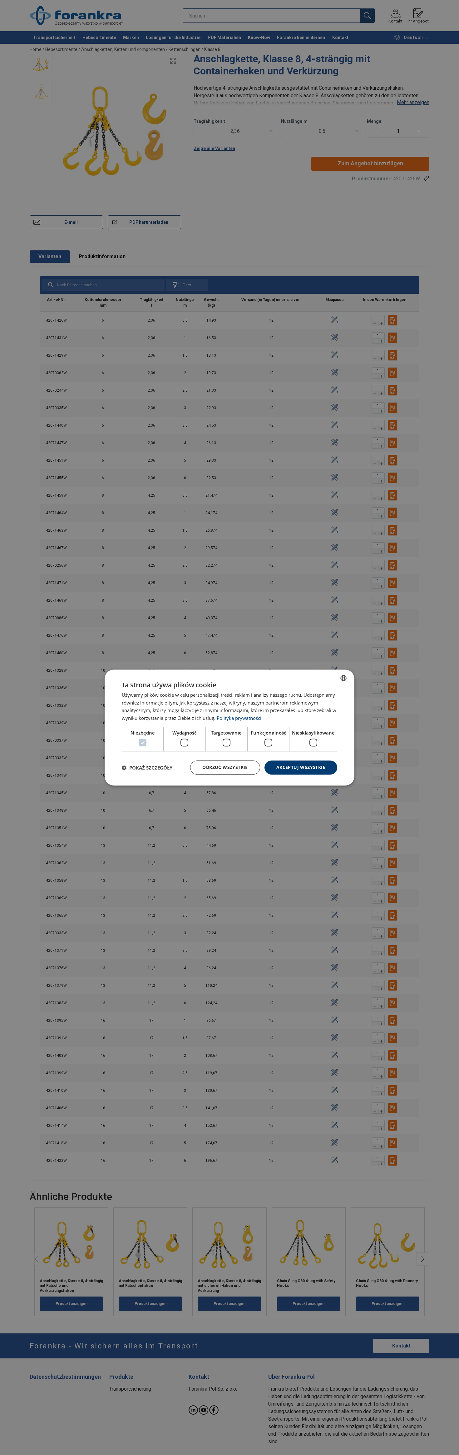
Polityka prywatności (239, 718)
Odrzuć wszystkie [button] (225, 767)
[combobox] (343, 678)
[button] (147, 767)
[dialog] (229, 728)
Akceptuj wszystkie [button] (300, 767)
